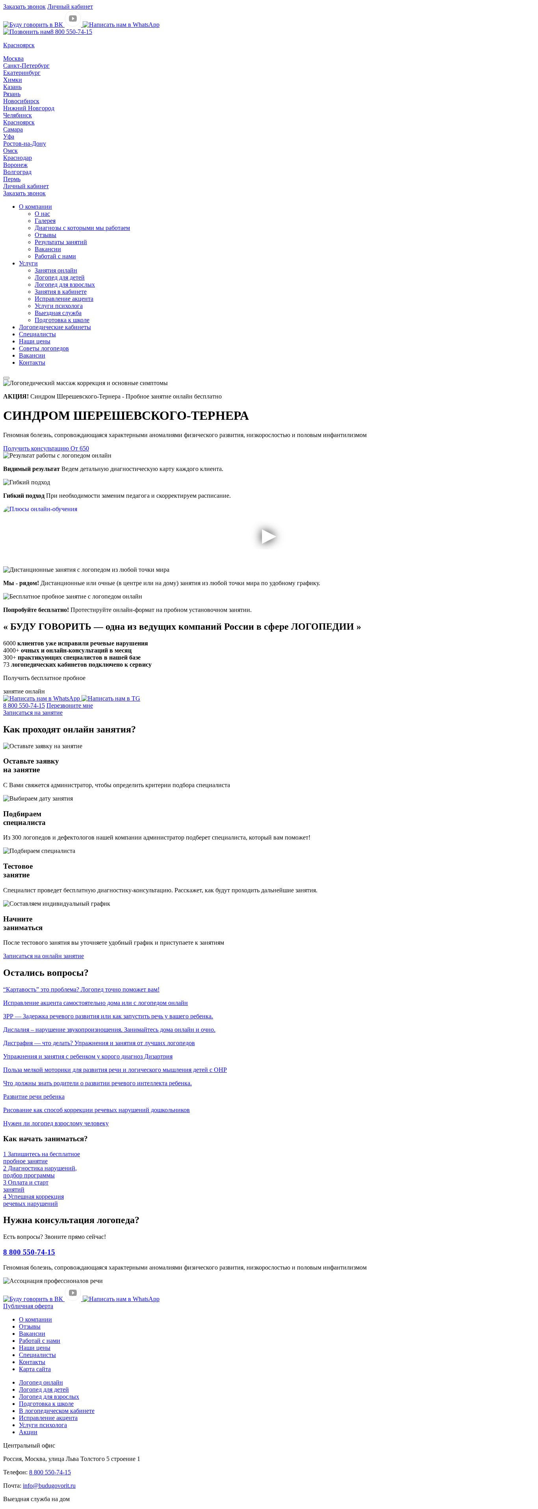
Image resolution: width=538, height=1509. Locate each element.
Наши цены (34, 341)
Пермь (11, 179)
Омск (10, 150)
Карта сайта (35, 1369)
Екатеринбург (22, 72)
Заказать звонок (24, 6)
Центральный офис (29, 1445)
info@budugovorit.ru (49, 1485)
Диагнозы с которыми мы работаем (82, 227)
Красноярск (19, 122)
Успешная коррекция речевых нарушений (33, 1200)
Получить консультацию (46, 448)
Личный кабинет (70, 6)
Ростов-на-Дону (24, 143)
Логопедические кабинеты (55, 327)
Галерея (45, 220)
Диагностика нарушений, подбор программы (40, 1172)
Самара (13, 129)
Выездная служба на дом (36, 1499)
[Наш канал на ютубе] (74, 24)
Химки (12, 79)
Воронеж (15, 164)
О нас (42, 213)
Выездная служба (58, 313)
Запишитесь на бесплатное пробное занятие (41, 1157)
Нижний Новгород (28, 108)
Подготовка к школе (62, 320)
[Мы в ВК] (34, 24)
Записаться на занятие (33, 712)
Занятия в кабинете (61, 291)
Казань (12, 86)
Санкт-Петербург (26, 65)
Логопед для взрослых (65, 284)
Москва (13, 58)
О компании (35, 206)
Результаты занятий (61, 242)
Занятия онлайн (56, 270)
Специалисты (37, 334)
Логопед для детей (60, 277)
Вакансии (48, 249)
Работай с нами (55, 256)
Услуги (28, 263)
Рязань (11, 94)
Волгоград (17, 172)
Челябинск (17, 115)
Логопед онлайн (41, 1382)
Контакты (32, 362)
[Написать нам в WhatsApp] (121, 24)
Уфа (8, 136)
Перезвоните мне (69, 705)
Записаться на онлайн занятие (43, 956)
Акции (28, 1432)
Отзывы (45, 235)
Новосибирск (21, 101)
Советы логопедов (44, 348)
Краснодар (17, 157)
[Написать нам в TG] (111, 698)
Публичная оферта (28, 1306)
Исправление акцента (64, 298)
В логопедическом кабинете (57, 1410)
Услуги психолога (59, 305)
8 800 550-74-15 (71, 31)
